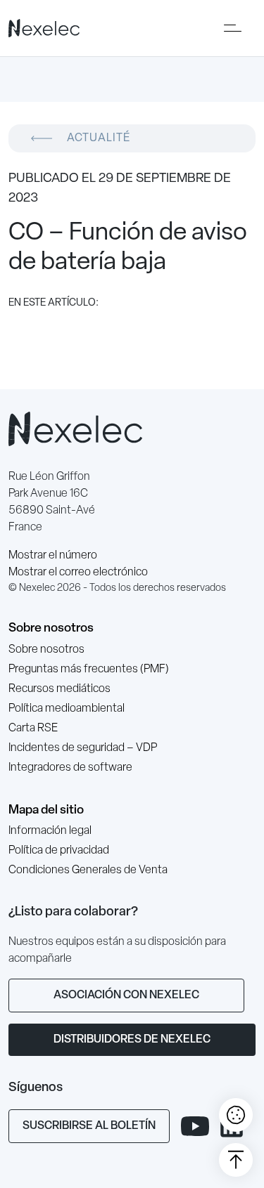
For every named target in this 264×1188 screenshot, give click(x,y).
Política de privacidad (58, 850)
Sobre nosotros (51, 628)
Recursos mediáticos (59, 689)
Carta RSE (33, 728)
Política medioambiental (66, 708)
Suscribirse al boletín (89, 1126)
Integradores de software (70, 767)
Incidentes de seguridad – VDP (82, 748)
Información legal (50, 831)
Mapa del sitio (46, 810)
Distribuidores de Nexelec (132, 1039)
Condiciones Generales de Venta (88, 870)
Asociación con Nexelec (126, 995)
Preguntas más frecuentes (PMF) (88, 669)
